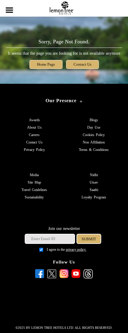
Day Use (93, 127)
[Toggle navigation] (8, 6)
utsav (94, 182)
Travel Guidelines (34, 190)
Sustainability (34, 197)
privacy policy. (76, 249)
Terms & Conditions (94, 150)
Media (34, 175)
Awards (34, 120)
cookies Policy (94, 135)
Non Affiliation (94, 142)
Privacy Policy (34, 150)
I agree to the (66, 249)
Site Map (34, 182)
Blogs (94, 120)
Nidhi (94, 175)
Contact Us (82, 64)
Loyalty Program (94, 197)
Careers (34, 135)
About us (34, 127)
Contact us (34, 142)
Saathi (94, 190)
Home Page (46, 64)
